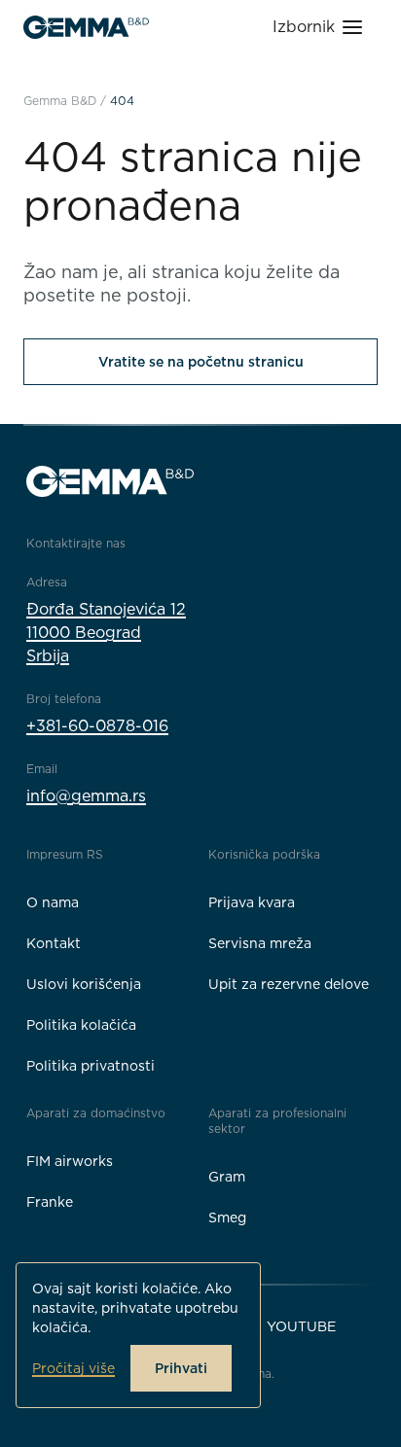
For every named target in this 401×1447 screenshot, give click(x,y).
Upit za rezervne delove (288, 984)
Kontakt (53, 943)
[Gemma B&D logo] (86, 27)
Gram (226, 1176)
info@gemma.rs (86, 796)
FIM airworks (69, 1161)
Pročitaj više (73, 1368)
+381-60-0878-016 (97, 726)
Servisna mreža (259, 943)
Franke (49, 1202)
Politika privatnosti (90, 1066)
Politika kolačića (81, 1025)
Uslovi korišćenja (83, 984)
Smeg (227, 1217)
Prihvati (181, 1368)
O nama (52, 902)
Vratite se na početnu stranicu (201, 362)
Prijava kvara (251, 902)
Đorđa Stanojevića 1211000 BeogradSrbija (106, 632)
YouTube (301, 1326)
